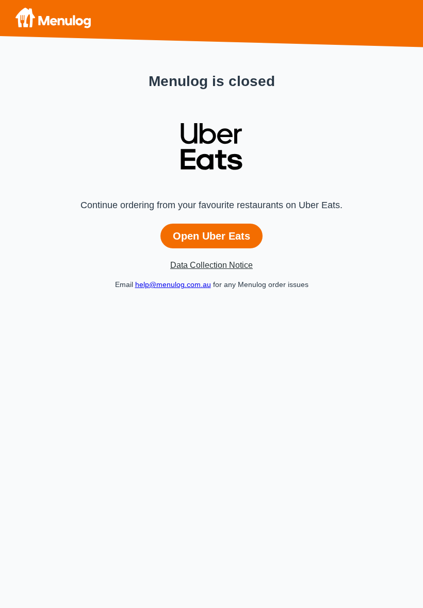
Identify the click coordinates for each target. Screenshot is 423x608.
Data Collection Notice (211, 265)
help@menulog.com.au (173, 284)
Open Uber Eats (211, 236)
